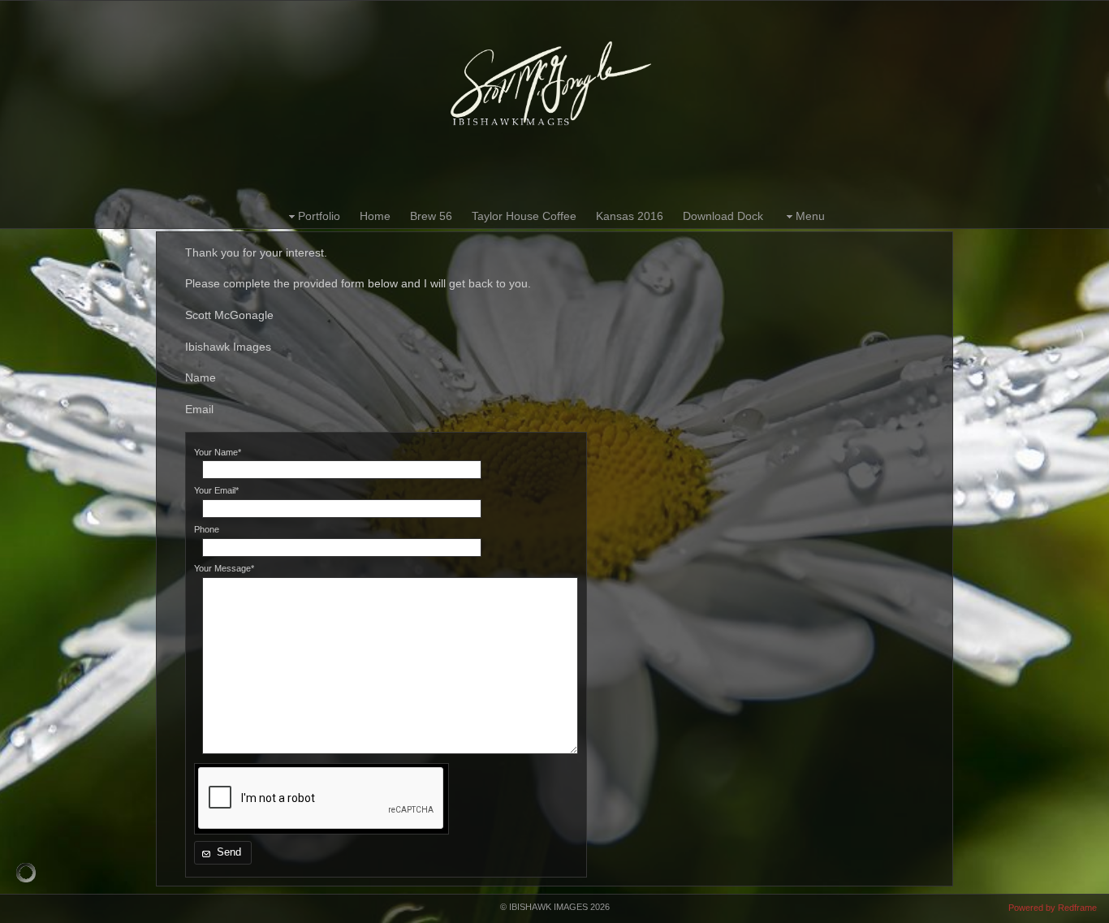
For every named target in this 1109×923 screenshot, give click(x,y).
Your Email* (216, 490)
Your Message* (224, 568)
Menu (810, 215)
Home (375, 215)
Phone (206, 529)
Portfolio (319, 215)
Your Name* (217, 452)
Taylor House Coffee (524, 215)
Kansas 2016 (629, 215)
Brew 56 (431, 215)
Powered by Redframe (1052, 907)
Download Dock (723, 215)
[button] (223, 853)
